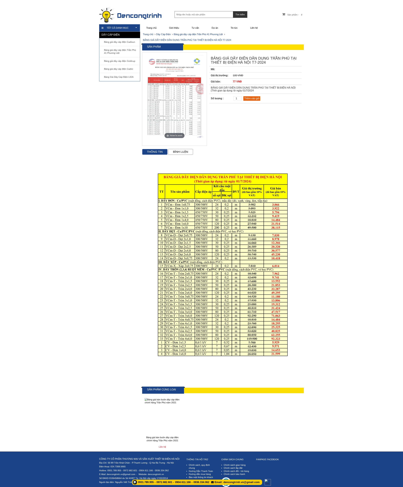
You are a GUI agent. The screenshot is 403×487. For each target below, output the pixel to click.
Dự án (215, 27)
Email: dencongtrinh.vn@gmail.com (237, 482)
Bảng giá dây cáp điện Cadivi (118, 69)
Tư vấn (195, 27)
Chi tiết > (152, 431)
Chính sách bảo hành (234, 474)
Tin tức (234, 27)
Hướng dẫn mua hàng (200, 474)
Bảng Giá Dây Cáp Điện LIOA (118, 77)
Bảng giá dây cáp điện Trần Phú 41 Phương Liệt (120, 51)
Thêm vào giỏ (251, 98)
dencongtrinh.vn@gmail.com (121, 474)
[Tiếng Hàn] (301, 2)
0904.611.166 (146, 470)
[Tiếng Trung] (296, 2)
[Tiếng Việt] (280, 2)
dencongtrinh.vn (156, 474)
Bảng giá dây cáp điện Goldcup (119, 61)
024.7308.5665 (118, 466)
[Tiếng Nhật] (291, 2)
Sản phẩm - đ (294, 14)
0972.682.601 (130, 470)
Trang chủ (151, 27)
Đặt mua (172, 431)
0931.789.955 (114, 470)
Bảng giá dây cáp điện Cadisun (119, 42)
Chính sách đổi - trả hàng (236, 471)
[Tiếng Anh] (285, 2)
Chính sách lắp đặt (233, 468)
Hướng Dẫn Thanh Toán (201, 471)
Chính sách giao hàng (235, 465)
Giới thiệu (174, 27)
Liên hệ (254, 27)
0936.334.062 (162, 470)
